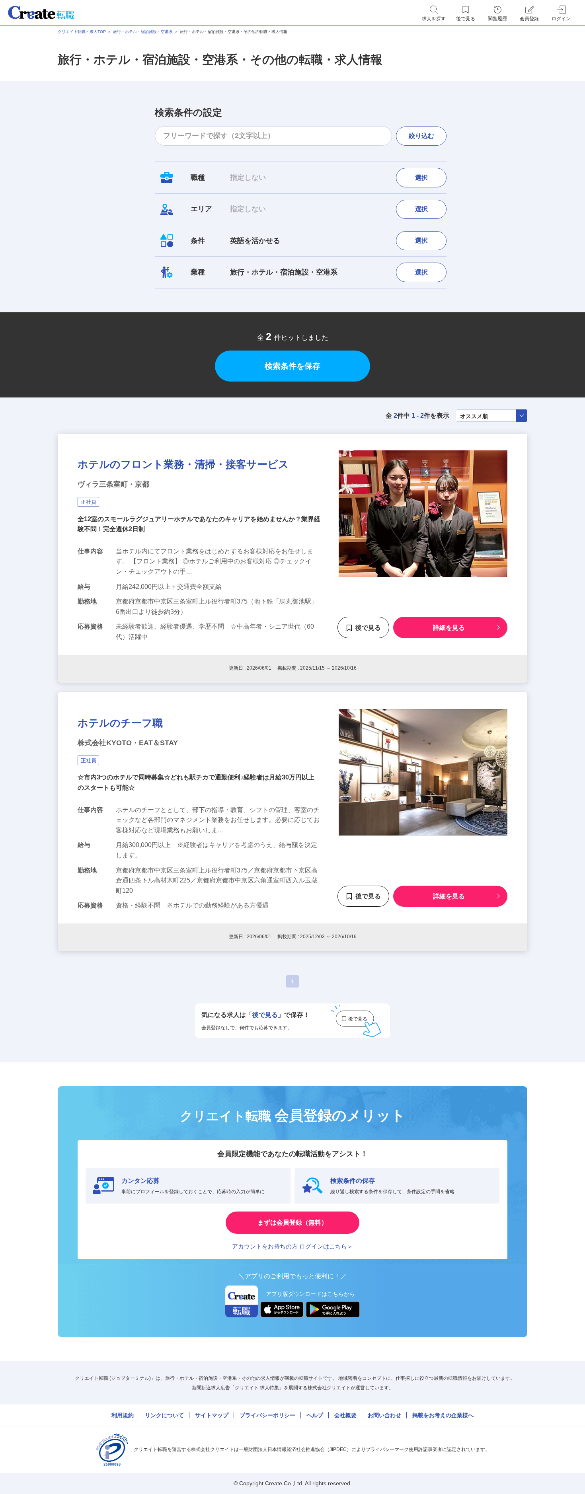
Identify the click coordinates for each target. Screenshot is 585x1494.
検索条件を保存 (292, 366)
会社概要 (345, 1415)
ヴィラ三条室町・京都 (113, 484)
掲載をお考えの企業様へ (443, 1415)
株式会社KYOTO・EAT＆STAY (128, 743)
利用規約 (122, 1415)
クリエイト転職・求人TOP (82, 31)
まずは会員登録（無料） (292, 1222)
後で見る (368, 627)
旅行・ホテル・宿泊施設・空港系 (143, 31)
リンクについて (164, 1415)
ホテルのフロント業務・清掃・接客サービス (183, 464)
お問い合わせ (384, 1415)
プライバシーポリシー (267, 1415)
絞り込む (421, 135)
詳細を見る (449, 627)
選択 (421, 177)
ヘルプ (314, 1415)
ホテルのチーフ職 (120, 723)
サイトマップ (211, 1415)
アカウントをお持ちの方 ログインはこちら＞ (292, 1246)
